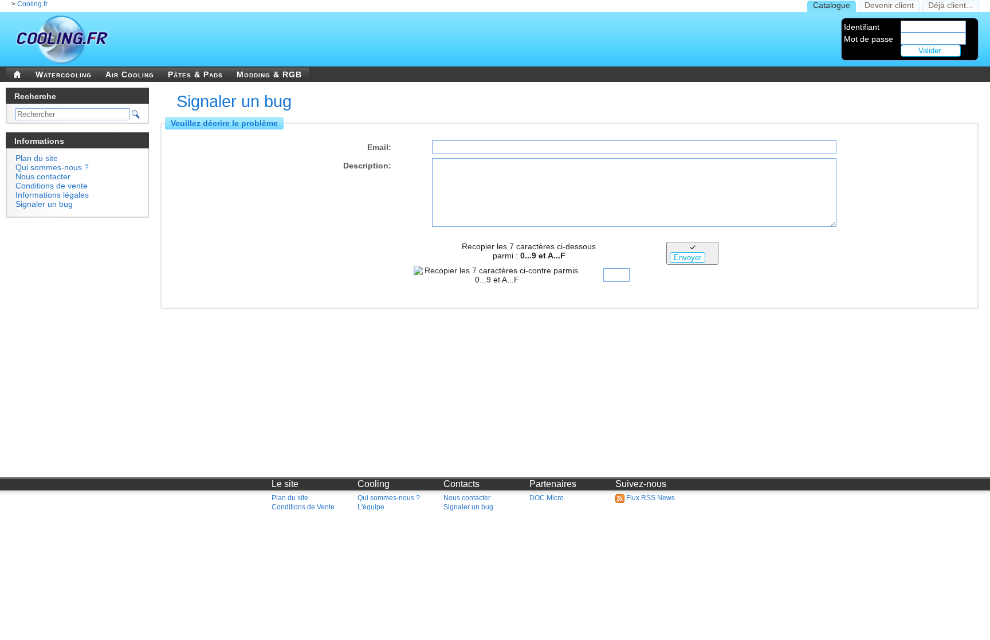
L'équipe (371, 507)
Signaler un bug (44, 204)
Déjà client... (950, 5)
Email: (379, 147)
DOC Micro (546, 498)
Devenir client (889, 5)
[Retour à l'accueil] (17, 74)
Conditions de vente (51, 185)
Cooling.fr (32, 4)
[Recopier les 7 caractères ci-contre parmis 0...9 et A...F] (618, 275)
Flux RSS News (649, 498)
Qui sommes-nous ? (52, 167)
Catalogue (831, 5)
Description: (367, 165)
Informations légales (52, 194)
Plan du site (36, 158)
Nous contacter (42, 176)
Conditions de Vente (303, 507)
